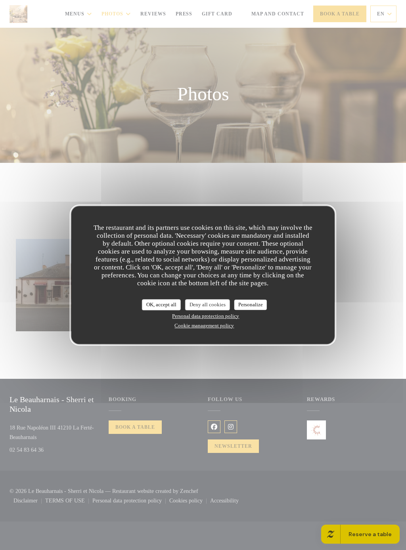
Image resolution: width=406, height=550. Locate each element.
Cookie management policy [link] (204, 325)
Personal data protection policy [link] (205, 316)
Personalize (250, 304)
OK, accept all (161, 304)
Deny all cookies (208, 304)
